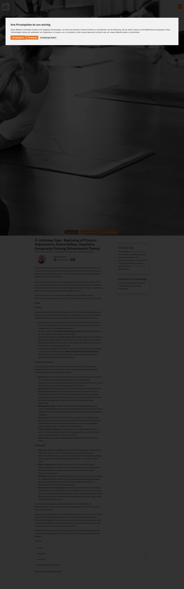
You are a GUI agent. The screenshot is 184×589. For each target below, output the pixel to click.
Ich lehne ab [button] (32, 38)
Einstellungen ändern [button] (48, 38)
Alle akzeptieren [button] (18, 38)
